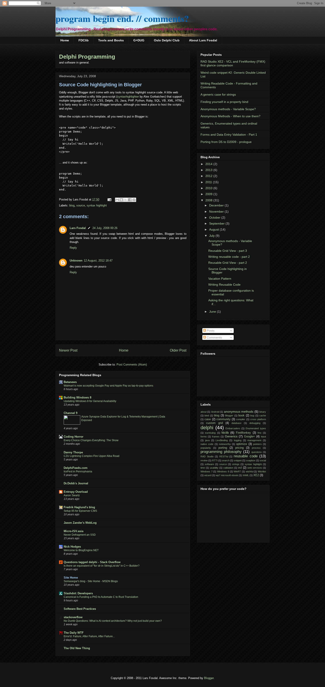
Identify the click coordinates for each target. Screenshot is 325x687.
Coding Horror (73, 436)
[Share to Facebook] (130, 200)
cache (262, 415)
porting (222, 447)
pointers (257, 444)
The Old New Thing (77, 648)
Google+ (249, 436)
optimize (241, 444)
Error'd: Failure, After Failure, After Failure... (89, 636)
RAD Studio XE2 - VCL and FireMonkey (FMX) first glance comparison (233, 63)
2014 (209, 164)
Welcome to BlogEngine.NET (81, 550)
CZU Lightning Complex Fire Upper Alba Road (91, 456)
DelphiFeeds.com (76, 468)
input (263, 436)
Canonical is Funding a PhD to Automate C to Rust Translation (101, 596)
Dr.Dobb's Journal (76, 483)
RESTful (223, 456)
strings (235, 464)
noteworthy (225, 444)
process (256, 447)
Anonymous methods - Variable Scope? (228, 109)
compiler (240, 419)
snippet (238, 460)
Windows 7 (206, 471)
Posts (210, 330)
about (203, 411)
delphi (207, 427)
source (80, 205)
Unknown (76, 260)
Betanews (70, 382)
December (217, 205)
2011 (209, 182)
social (263, 460)
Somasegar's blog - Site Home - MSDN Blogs (91, 581)
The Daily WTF (74, 632)
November (217, 211)
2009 (209, 194)
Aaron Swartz (72, 495)
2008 (209, 200)
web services (254, 467)
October (215, 217)
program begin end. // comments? (122, 18)
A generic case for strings (218, 94)
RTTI (215, 460)
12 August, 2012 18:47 (98, 260)
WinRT (237, 471)
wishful (249, 471)
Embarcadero (233, 428)
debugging (254, 423)
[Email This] (117, 200)
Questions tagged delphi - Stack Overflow (92, 562)
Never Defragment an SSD (80, 534)
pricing (239, 447)
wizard (207, 475)
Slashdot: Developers (78, 593)
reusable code (246, 456)
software (209, 464)
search (225, 460)
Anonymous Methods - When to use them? (230, 116)
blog (72, 205)
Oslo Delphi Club (167, 40)
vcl (240, 467)
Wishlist (262, 471)
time (203, 467)
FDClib (83, 40)
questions (256, 452)
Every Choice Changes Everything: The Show (91, 440)
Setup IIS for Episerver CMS (80, 510)
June (213, 311)
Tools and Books (111, 40)
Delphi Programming (87, 56)
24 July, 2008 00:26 (104, 228)
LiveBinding (222, 440)
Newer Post (68, 350)
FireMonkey (243, 432)
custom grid (214, 423)
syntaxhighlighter (128, 96)
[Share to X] (125, 200)
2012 (209, 176)
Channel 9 (70, 413)
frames (216, 436)
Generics (231, 436)
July (212, 235)
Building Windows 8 (77, 397)
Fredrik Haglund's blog (79, 507)
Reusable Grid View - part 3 (227, 250)
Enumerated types (256, 428)
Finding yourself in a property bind (224, 102)
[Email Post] (109, 199)
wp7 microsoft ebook (227, 475)
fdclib (225, 432)
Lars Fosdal (78, 228)
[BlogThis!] (121, 200)
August (214, 229)
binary (262, 411)
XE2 (256, 475)
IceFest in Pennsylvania (78, 471)
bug (252, 415)
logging (237, 440)
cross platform (258, 419)
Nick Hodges (72, 546)
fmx (260, 432)
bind (207, 415)
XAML (246, 475)
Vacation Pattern (219, 278)
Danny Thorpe (73, 452)
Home (64, 40)
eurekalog (210, 432)
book (241, 415)
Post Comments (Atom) (132, 364)
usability (214, 467)
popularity (206, 447)
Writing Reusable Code (224, 284)
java (207, 440)
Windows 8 (223, 471)
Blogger (229, 415)
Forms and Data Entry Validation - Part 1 (229, 134)
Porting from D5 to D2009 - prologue (226, 142)
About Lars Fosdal (203, 40)
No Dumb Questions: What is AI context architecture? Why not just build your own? (113, 620)
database (236, 423)
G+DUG (138, 40)
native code (207, 444)
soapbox (250, 460)
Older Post (178, 350)
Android (215, 411)
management (254, 440)
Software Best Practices (80, 608)
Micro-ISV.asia (73, 531)
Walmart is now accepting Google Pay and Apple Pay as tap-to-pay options (108, 385)
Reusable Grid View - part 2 (227, 262)
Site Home (71, 577)
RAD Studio (207, 456)
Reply (73, 247)
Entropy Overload (76, 491)
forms (204, 436)
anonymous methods (238, 411)
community (223, 419)
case (208, 419)
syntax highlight (97, 205)
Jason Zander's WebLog (80, 522)
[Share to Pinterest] (134, 200)
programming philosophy (221, 452)
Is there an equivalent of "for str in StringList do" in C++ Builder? (102, 565)
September (217, 223)
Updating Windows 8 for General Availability (90, 401)
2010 (209, 188)
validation (228, 467)
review (204, 460)
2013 (209, 170)
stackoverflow (73, 617)
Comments (214, 337)
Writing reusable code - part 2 (229, 256)
